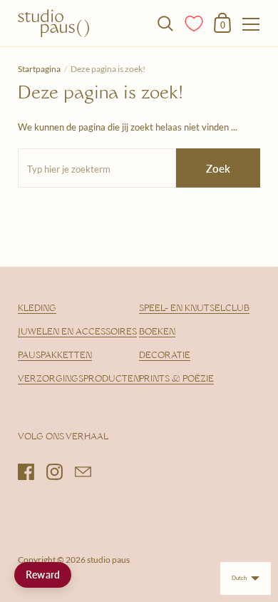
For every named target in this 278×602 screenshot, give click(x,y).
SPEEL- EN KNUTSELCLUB (194, 309)
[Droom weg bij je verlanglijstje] (194, 22)
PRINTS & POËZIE (176, 379)
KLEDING (37, 309)
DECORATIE (164, 356)
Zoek (218, 168)
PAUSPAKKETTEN (55, 356)
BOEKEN (157, 332)
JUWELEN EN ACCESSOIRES (77, 332)
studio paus (108, 559)
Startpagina (39, 68)
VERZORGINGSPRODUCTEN (79, 379)
